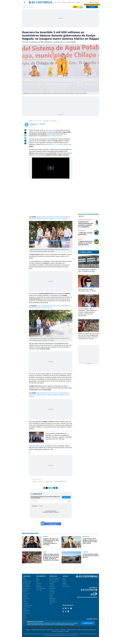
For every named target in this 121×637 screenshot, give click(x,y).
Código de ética (50, 629)
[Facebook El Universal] (65, 609)
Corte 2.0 (25, 579)
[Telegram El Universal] (63, 609)
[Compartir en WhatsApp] (25, 135)
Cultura (25, 608)
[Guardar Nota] (25, 143)
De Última (38, 583)
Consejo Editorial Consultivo (38, 629)
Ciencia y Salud (27, 613)
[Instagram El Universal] (63, 611)
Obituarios (51, 585)
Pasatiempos (52, 598)
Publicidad (62, 629)
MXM (55, 2)
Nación (31, 120)
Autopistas (39, 586)
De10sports (52, 591)
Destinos (38, 585)
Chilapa (34, 481)
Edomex (64, 578)
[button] (92, 7)
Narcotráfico (26, 598)
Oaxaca (64, 579)
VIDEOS (59, 2)
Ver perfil (32, 125)
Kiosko (80, 239)
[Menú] (24, 2)
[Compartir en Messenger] (25, 138)
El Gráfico (51, 590)
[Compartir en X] (25, 133)
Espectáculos (26, 606)
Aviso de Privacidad (71, 629)
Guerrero (40, 481)
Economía (25, 603)
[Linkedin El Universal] (68, 611)
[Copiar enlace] (25, 141)
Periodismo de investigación (26, 584)
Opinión (81, 216)
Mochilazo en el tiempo (85, 219)
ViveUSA (51, 595)
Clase (37, 578)
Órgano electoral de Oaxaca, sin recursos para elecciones (85, 242)
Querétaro (64, 585)
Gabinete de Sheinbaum (26, 589)
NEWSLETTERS (70, 2)
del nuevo (56, 144)
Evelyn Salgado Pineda (60, 481)
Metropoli (25, 595)
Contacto (66, 631)
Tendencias (26, 611)
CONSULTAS (78, 2)
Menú (24, 618)
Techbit (25, 616)
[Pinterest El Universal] (65, 611)
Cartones (25, 601)
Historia (79, 629)
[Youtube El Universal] (71, 609)
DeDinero (51, 593)
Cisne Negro (39, 590)
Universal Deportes (28, 605)
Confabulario (26, 610)
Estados (25, 596)
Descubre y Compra (54, 578)
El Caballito (81, 230)
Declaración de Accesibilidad (89, 629)
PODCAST (64, 2)
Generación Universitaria (52, 587)
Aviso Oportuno (53, 581)
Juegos (51, 596)
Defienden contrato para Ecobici (85, 233)
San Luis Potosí (66, 586)
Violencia (57, 629)
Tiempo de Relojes (41, 588)
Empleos (51, 583)
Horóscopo (52, 600)
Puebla (64, 581)
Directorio (27, 629)
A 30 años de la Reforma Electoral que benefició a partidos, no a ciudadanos (85, 224)
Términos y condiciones (57, 631)
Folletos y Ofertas (53, 579)
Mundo (25, 591)
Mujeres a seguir (27, 581)
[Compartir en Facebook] (25, 130)
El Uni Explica (26, 586)
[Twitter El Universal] (68, 609)
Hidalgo (64, 583)
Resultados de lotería (53, 602)
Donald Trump (26, 593)
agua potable (49, 481)
